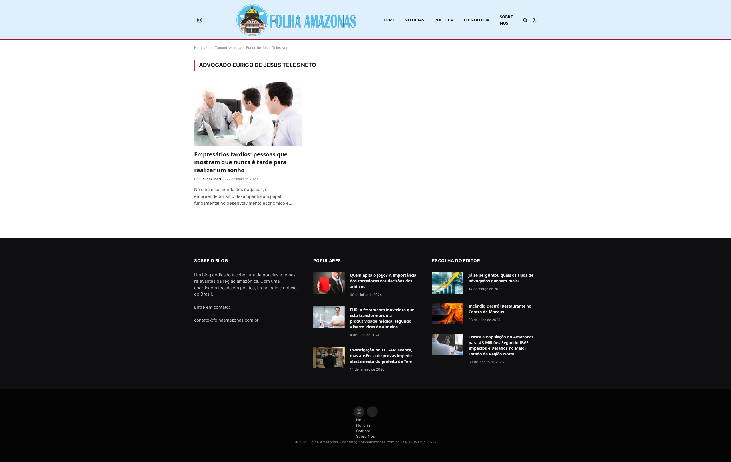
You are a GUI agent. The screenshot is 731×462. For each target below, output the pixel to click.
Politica (443, 20)
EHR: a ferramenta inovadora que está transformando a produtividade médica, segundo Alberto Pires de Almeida (382, 318)
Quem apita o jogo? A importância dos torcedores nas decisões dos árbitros (383, 280)
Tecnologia (476, 20)
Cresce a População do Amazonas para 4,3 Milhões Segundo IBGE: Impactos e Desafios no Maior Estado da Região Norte (501, 345)
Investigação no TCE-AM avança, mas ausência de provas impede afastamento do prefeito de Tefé (381, 355)
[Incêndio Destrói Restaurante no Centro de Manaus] (447, 313)
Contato (363, 431)
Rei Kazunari (210, 179)
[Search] (525, 20)
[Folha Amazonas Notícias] (295, 20)
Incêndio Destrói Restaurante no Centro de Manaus (500, 308)
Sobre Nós (506, 20)
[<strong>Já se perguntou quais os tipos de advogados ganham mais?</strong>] (447, 283)
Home (388, 20)
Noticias (414, 20)
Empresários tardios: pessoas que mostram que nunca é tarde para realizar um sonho (241, 162)
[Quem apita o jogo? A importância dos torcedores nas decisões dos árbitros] (329, 283)
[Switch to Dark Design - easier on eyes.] (534, 20)
